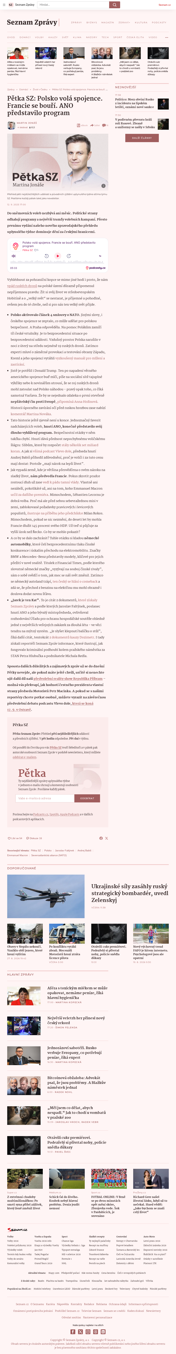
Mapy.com (53, 1273)
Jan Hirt (38, 1250)
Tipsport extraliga (71, 1250)
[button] (17, 53)
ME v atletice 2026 (71, 1254)
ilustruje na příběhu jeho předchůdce (55, 513)
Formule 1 (67, 1259)
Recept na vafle (97, 1259)
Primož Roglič (41, 1259)
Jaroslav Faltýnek (64, 850)
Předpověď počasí (70, 1273)
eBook (84, 125)
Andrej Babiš (84, 850)
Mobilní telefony (42, 1289)
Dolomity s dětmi (125, 1263)
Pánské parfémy (158, 1289)
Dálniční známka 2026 (155, 1245)
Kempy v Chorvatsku (127, 1241)
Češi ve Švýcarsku (125, 1254)
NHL (64, 1263)
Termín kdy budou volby (19, 1254)
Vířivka (149, 1281)
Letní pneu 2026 (152, 1241)
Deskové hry (111, 1289)
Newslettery (153, 1311)
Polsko (48, 850)
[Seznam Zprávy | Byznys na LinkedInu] (103, 1331)
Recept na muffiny (98, 1245)
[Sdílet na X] (106, 838)
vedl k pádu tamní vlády (61, 482)
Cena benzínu (108, 1273)
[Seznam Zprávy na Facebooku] (72, 1331)
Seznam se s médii (114, 1311)
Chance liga (68, 1241)
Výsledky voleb (14, 1250)
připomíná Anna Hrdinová (77, 401)
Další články (142, 138)
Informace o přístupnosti (143, 1304)
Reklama (101, 1304)
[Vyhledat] (114, 4)
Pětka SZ (36, 850)
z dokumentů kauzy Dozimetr (72, 637)
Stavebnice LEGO (61, 1289)
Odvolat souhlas (71, 1318)
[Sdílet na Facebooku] (101, 838)
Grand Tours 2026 (43, 1263)
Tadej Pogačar (42, 1254)
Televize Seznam (91, 1311)
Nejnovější (125, 87)
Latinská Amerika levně (128, 1259)
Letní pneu (97, 1289)
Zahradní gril (137, 1281)
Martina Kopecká (69, 1002)
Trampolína (72, 1281)
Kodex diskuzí (135, 1311)
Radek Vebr (90, 1122)
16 (107, 125)
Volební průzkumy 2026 (19, 1245)
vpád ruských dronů (22, 286)
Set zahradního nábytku (116, 1281)
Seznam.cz (165, 4)
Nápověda (63, 1304)
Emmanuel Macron (17, 855)
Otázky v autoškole (153, 1259)
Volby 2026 (12, 1241)
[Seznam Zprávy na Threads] (95, 1331)
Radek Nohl (64, 1092)
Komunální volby (16, 1263)
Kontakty (76, 1304)
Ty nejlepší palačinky (100, 1241)
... (166, 36)
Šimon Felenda (67, 1027)
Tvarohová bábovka (98, 1254)
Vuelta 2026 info (43, 1241)
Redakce (89, 1304)
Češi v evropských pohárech (131, 1273)
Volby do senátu (15, 1259)
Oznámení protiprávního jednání (33, 1311)
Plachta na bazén (55, 1281)
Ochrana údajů (117, 1304)
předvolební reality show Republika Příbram (68, 678)
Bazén (41, 1281)
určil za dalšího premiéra (29, 495)
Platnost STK (150, 1263)
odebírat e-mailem (24, 757)
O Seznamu (37, 1304)
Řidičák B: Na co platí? (155, 1254)
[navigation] (4, 5)
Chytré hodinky (140, 1289)
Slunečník (85, 1281)
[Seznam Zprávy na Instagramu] (88, 1331)
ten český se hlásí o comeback (75, 581)
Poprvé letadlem (124, 1245)
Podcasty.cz (40, 814)
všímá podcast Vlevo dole (52, 451)
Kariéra (50, 1304)
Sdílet (97, 125)
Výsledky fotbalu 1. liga (73, 1245)
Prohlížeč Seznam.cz (67, 1311)
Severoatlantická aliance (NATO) (49, 855)
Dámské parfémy (81, 1289)
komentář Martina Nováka (31, 414)
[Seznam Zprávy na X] (80, 1331)
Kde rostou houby (90, 1273)
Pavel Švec (63, 1152)
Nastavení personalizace (97, 1318)
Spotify (54, 814)
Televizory (125, 1289)
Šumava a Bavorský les (128, 1250)
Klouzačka (97, 1281)
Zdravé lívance (96, 1250)
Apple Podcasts (69, 814)
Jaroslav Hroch (68, 1122)
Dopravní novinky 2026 (155, 1250)
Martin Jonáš (27, 123)
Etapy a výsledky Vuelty (47, 1245)
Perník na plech (97, 1263)
